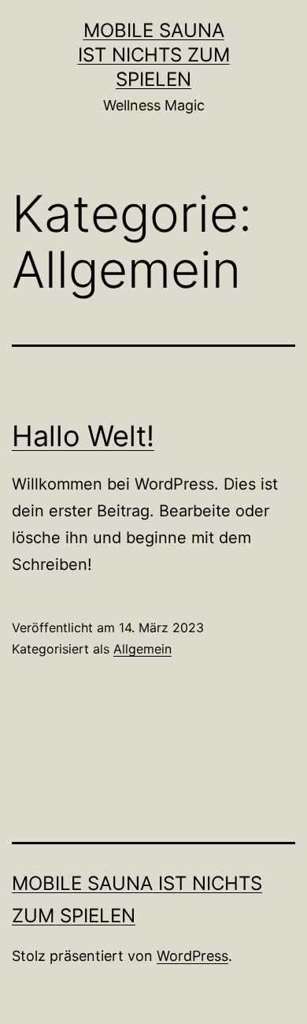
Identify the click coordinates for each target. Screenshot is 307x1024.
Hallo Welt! (83, 436)
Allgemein (142, 649)
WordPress (192, 956)
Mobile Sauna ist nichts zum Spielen (154, 55)
